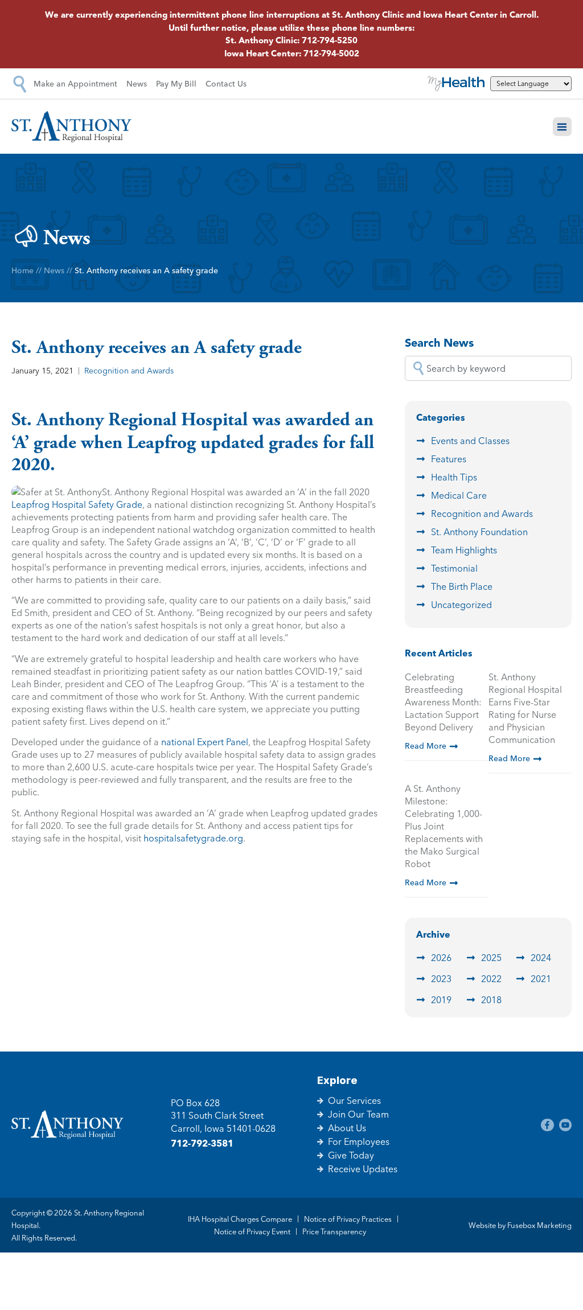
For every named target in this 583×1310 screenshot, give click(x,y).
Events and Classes (470, 440)
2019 (441, 999)
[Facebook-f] (547, 1125)
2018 (491, 999)
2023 (441, 978)
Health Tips (454, 477)
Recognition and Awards (129, 371)
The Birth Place (461, 586)
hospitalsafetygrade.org (193, 838)
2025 (491, 957)
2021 (541, 978)
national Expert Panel (204, 742)
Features (448, 459)
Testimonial (454, 568)
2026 (441, 957)
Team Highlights (464, 550)
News (54, 270)
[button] (562, 127)
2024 (541, 957)
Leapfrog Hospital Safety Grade (76, 504)
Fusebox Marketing (539, 1225)
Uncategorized (461, 604)
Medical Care (459, 495)
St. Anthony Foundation (479, 531)
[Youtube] (565, 1125)
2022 (491, 978)
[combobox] (488, 368)
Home (22, 270)
